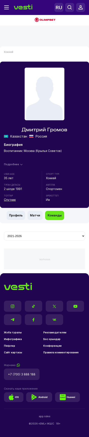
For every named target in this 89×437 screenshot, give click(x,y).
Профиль (16, 215)
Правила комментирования (60, 352)
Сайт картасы (13, 352)
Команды (55, 215)
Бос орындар (51, 339)
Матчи (35, 215)
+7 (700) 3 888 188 (21, 374)
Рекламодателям (54, 332)
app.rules (44, 416)
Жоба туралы (13, 332)
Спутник (10, 199)
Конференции (52, 345)
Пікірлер (9, 345)
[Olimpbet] (44, 20)
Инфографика (13, 339)
